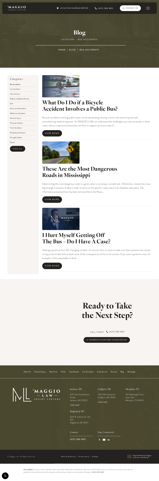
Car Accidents (15, 89)
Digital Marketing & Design (142, 456)
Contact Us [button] (146, 475)
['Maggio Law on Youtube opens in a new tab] (104, 439)
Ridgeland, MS (77, 411)
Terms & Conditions (68, 456)
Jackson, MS (76, 389)
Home (62, 49)
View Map (75, 405)
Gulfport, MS (104, 389)
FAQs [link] (63, 372)
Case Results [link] (74, 372)
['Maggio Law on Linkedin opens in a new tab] (108, 439)
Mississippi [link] (131, 372)
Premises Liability (16, 123)
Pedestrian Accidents (17, 113)
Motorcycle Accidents (18, 108)
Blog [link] (122, 372)
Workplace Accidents (17, 132)
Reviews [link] (114, 372)
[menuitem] (27, 372)
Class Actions (15, 94)
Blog (72, 49)
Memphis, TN (132, 389)
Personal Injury (15, 118)
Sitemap (95, 456)
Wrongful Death (16, 137)
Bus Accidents (89, 49)
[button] (5, 475)
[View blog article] (61, 86)
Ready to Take (107, 311)
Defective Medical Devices (19, 98)
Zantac (12, 142)
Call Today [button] (107, 332)
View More (52, 133)
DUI (11, 103)
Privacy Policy (83, 456)
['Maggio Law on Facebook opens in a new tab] (99, 439)
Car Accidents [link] (88, 372)
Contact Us (131, 8)
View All (18, 149)
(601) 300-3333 (98, 472)
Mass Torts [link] (53, 372)
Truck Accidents (16, 128)
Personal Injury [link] (40, 372)
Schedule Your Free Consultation (108, 340)
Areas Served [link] (102, 372)
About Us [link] (27, 372)
